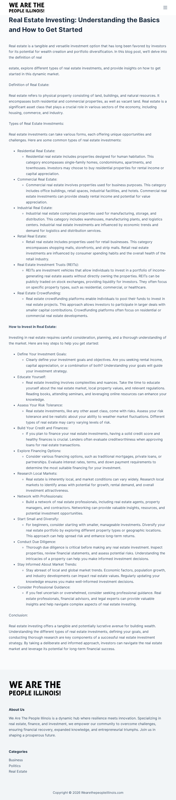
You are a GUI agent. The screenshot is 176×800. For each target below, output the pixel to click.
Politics (15, 766)
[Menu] (165, 7)
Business (16, 760)
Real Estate (18, 771)
